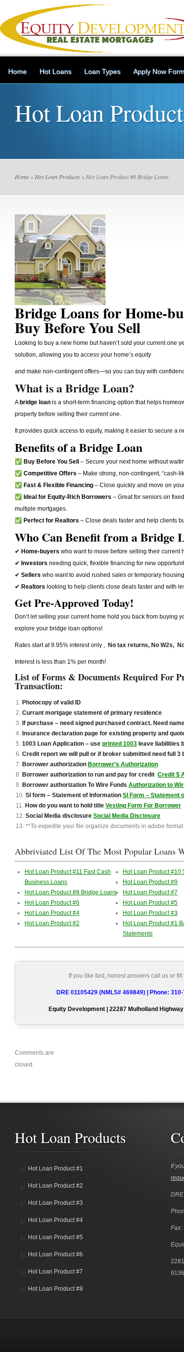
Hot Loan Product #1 (55, 1168)
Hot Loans (56, 72)
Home (17, 72)
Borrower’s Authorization (123, 764)
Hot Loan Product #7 (150, 892)
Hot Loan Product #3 (150, 913)
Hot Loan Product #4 (52, 913)
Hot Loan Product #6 (52, 902)
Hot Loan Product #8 (55, 1288)
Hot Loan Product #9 (150, 882)
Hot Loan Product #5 (150, 902)
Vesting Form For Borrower (143, 805)
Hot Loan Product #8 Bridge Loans (71, 892)
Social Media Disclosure (126, 815)
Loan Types (102, 72)
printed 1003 (119, 743)
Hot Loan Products (57, 177)
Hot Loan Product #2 (52, 923)
